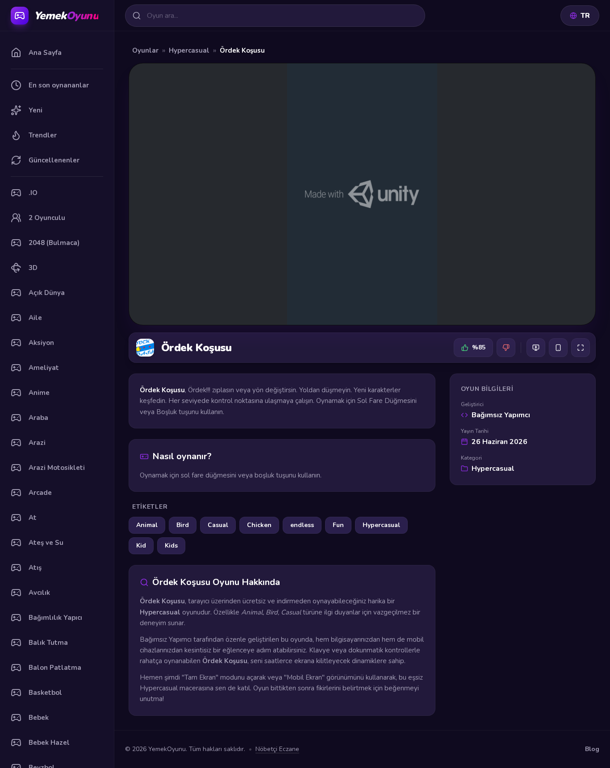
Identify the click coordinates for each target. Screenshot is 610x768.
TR (585, 16)
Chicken (259, 525)
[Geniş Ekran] (535, 347)
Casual (218, 525)
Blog (592, 749)
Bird (182, 525)
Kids (171, 545)
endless (302, 525)
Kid (141, 545)
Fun (338, 525)
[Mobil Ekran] (558, 347)
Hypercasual (189, 50)
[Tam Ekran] (580, 347)
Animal (147, 525)
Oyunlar (145, 50)
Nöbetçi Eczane (277, 749)
